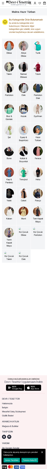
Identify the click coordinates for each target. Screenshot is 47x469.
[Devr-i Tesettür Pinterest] (4, 437)
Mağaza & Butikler (10, 426)
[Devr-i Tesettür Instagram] (9, 437)
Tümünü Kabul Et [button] (30, 460)
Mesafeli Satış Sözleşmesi (14, 411)
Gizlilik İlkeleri (8, 415)
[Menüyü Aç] (3, 3)
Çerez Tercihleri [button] (11, 460)
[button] (42, 456)
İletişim (5, 407)
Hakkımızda (7, 403)
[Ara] (29, 3)
